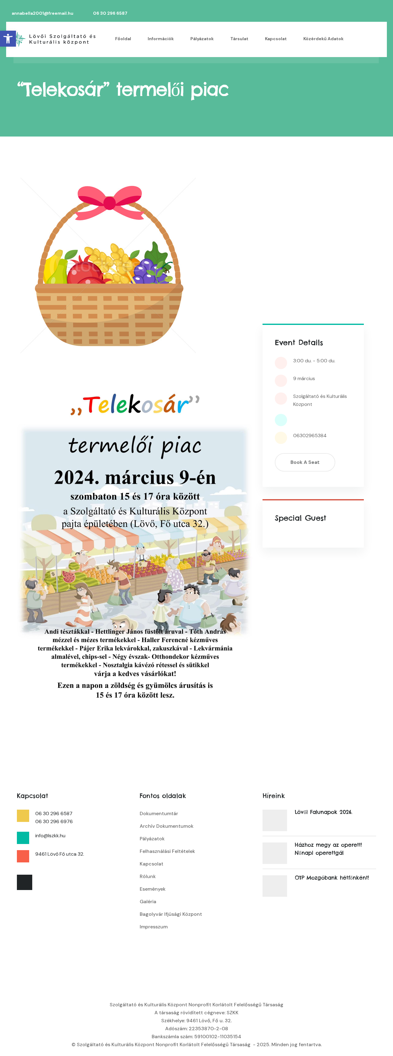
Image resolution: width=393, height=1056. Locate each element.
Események (152, 889)
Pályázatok (202, 38)
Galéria (148, 901)
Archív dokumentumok (166, 826)
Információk (161, 38)
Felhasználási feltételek (167, 851)
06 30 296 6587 (110, 13)
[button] (8, 39)
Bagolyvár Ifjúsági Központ (171, 914)
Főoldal (123, 38)
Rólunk (148, 876)
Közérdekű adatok (323, 38)
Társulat (239, 38)
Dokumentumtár (159, 813)
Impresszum (154, 926)
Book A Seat (305, 462)
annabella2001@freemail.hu (42, 13)
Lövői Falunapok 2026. (323, 812)
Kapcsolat (276, 38)
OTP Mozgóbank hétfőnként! (332, 877)
